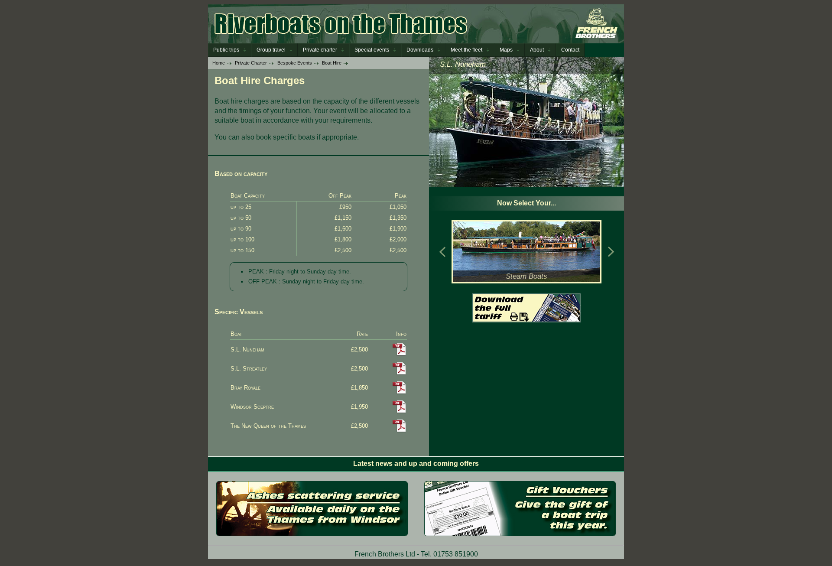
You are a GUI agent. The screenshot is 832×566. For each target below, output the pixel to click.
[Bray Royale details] (399, 392)
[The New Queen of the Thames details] (399, 430)
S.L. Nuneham (463, 64)
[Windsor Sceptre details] (399, 411)
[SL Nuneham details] (399, 354)
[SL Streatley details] (399, 373)
